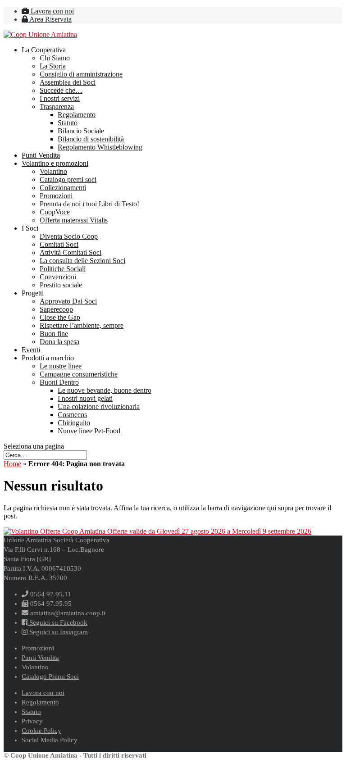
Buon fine (54, 333)
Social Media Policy (49, 740)
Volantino (53, 171)
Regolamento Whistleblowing (100, 147)
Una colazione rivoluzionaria (99, 406)
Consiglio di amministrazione (81, 74)
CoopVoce (55, 212)
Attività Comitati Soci (70, 252)
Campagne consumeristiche (79, 374)
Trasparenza (57, 106)
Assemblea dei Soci (68, 82)
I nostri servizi (60, 98)
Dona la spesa (59, 341)
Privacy (32, 721)
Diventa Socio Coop (69, 236)
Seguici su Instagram (57, 632)
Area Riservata (50, 19)
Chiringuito (74, 423)
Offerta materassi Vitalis (74, 220)
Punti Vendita (41, 155)
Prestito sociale (61, 285)
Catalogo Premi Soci (50, 676)
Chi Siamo (55, 58)
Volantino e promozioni (55, 163)
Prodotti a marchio (48, 358)
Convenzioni (58, 277)
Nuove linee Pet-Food (89, 431)
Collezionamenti (63, 187)
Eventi (31, 350)
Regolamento (77, 114)
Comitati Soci (59, 244)
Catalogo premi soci (68, 179)
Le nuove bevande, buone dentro (104, 390)
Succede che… (61, 90)
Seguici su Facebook (57, 622)
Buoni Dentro (59, 382)
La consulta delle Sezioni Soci (82, 260)
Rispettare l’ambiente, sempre (81, 325)
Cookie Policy (41, 730)
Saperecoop (56, 309)
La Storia (53, 66)
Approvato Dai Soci (68, 301)
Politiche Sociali (63, 268)
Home (12, 464)
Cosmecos (72, 414)
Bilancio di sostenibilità (91, 139)
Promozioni (56, 196)
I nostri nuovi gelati (85, 398)
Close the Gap (60, 317)
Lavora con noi (51, 11)
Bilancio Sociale (81, 131)
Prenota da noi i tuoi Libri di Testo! (89, 204)
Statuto (67, 123)
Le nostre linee (61, 366)
